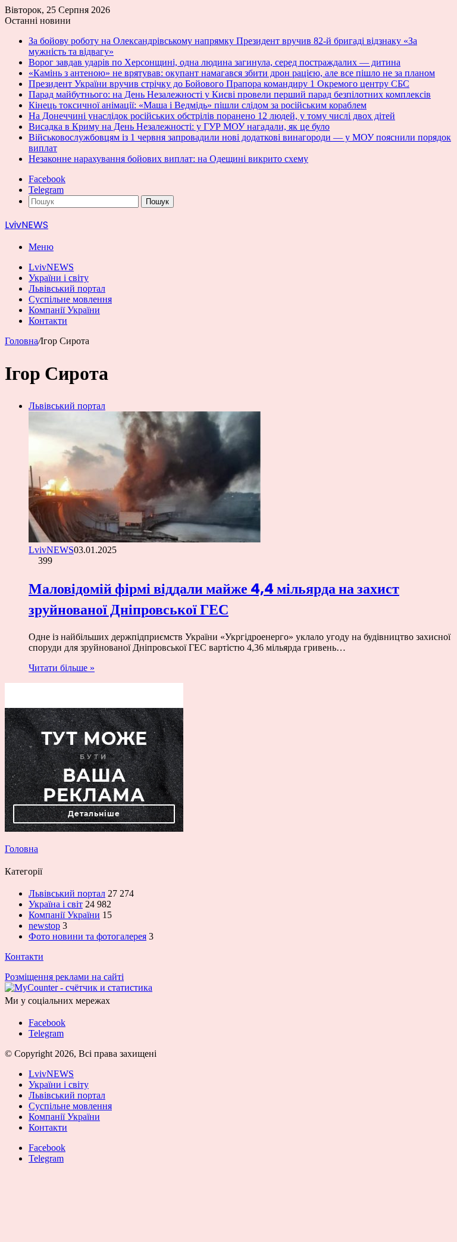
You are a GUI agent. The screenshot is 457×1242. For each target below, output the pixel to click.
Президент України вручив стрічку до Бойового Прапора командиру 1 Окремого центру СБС (219, 84)
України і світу (59, 278)
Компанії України (64, 310)
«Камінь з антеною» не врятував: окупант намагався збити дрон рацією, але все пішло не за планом (232, 73)
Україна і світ (56, 904)
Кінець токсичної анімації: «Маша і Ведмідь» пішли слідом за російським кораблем (198, 105)
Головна (21, 341)
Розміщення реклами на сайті (64, 977)
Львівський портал (67, 288)
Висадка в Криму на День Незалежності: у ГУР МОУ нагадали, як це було (179, 126)
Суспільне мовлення (70, 299)
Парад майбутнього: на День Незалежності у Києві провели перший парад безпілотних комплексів (230, 94)
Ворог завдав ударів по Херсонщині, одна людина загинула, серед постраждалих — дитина (214, 62)
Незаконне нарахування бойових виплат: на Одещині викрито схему (168, 159)
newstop (44, 925)
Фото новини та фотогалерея (87, 936)
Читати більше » (62, 668)
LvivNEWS (51, 267)
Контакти (48, 321)
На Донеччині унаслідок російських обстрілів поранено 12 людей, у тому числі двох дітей (212, 116)
